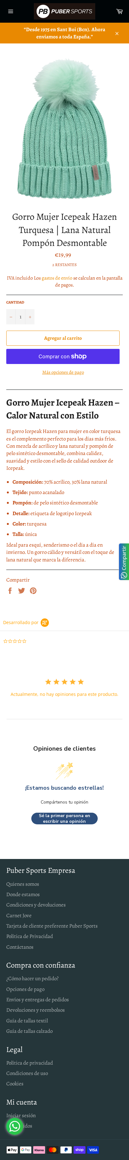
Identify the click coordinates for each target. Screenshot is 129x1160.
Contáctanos (20, 947)
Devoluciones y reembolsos (35, 1010)
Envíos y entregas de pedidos (37, 999)
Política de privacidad (29, 1062)
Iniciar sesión (21, 1115)
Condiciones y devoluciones (36, 904)
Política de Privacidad (29, 936)
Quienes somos (22, 884)
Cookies (14, 1083)
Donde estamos (23, 894)
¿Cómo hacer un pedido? (32, 978)
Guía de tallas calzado (29, 1031)
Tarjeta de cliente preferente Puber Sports (52, 926)
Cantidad (15, 302)
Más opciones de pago (63, 372)
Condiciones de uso (27, 1073)
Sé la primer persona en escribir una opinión (64, 818)
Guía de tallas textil (27, 1020)
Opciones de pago (25, 989)
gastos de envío (57, 278)
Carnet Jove (19, 915)
